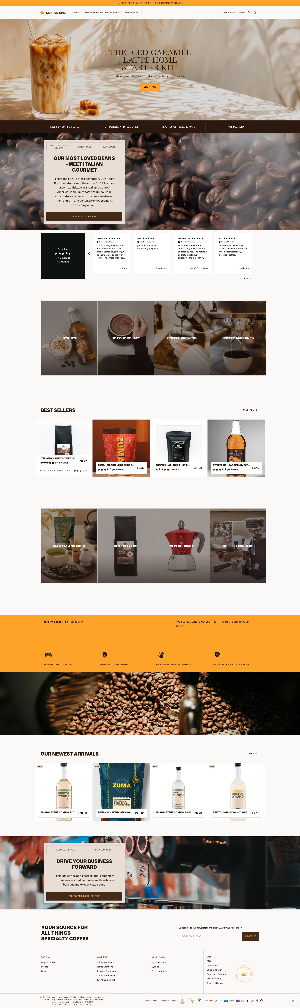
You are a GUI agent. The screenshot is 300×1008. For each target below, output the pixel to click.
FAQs (209, 961)
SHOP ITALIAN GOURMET (84, 216)
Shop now (150, 87)
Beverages (131, 12)
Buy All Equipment (105, 980)
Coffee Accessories (106, 975)
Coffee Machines (105, 962)
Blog (209, 956)
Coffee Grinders (104, 966)
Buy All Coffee (48, 962)
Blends (44, 966)
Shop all (248, 410)
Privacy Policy (214, 978)
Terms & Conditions (169, 1001)
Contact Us (212, 965)
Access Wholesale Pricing (84, 896)
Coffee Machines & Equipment (102, 12)
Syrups (155, 966)
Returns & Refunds (216, 974)
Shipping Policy (214, 970)
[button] (89, 253)
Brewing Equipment (106, 971)
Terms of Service (215, 983)
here (251, 753)
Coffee (75, 12)
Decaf (44, 971)
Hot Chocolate (159, 962)
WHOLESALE (228, 12)
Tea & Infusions (160, 971)
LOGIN (241, 12)
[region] (172, 253)
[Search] (249, 12)
